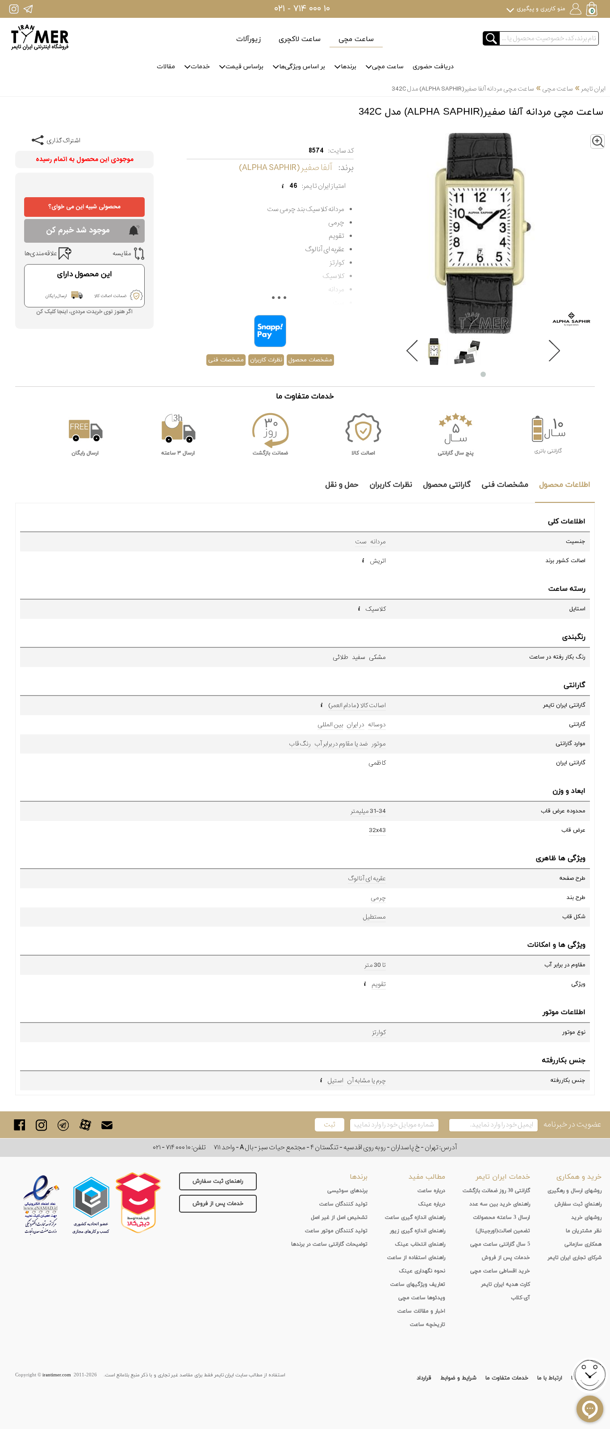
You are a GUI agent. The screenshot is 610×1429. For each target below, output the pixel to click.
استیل (335, 1080)
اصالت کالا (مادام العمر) (357, 705)
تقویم (379, 984)
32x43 (377, 830)
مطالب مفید (427, 1177)
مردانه (378, 542)
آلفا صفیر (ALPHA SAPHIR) (285, 167)
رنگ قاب (300, 744)
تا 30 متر (375, 965)
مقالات (166, 66)
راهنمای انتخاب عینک (420, 1244)
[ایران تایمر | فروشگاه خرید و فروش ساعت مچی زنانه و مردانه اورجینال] (39, 37)
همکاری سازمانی (583, 1244)
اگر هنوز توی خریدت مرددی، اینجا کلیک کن (85, 312)
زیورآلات (248, 39)
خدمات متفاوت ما (506, 1378)
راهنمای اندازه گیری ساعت (415, 1217)
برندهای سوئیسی (347, 1190)
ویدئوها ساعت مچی (421, 1297)
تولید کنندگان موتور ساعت (336, 1230)
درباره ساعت (431, 1190)
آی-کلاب (520, 1297)
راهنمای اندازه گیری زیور (417, 1230)
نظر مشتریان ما (584, 1230)
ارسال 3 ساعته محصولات (501, 1217)
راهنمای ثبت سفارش (217, 1181)
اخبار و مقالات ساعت (421, 1311)
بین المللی (330, 724)
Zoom (604, 139)
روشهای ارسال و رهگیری (574, 1190)
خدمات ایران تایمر (503, 1177)
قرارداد (424, 1378)
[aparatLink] (85, 1125)
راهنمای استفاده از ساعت (416, 1257)
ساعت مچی (356, 39)
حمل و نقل (342, 485)
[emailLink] (107, 1125)
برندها (348, 66)
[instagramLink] (41, 1125)
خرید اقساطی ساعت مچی (500, 1271)
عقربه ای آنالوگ (367, 878)
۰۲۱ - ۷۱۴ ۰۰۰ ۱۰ (302, 9)
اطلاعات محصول (564, 485)
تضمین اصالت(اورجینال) (503, 1230)
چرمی (378, 898)
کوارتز (379, 1032)
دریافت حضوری (433, 66)
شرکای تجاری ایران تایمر (574, 1257)
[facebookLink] (19, 1125)
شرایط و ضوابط (458, 1378)
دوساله (377, 724)
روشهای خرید (586, 1217)
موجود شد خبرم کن (78, 230)
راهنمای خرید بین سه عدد (499, 1204)
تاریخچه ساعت (427, 1324)
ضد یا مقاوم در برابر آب (341, 744)
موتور (379, 744)
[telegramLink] (63, 1125)
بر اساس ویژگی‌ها (302, 66)
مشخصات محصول (310, 360)
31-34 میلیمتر (368, 811)
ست (361, 542)
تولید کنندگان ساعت (343, 1204)
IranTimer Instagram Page (14, 9)
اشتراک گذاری (63, 140)
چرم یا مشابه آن (366, 1080)
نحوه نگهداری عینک (422, 1271)
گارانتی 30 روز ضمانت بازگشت (496, 1190)
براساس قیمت (244, 66)
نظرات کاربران (266, 360)
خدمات (200, 66)
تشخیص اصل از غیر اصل (339, 1217)
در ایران (355, 724)
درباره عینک (431, 1204)
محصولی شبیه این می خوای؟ (84, 207)
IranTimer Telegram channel (28, 9)
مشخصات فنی (226, 360)
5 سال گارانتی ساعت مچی (500, 1244)
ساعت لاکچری (300, 39)
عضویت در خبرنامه (572, 1124)
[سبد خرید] (592, 10)
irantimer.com (56, 1375)
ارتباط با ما (549, 1378)
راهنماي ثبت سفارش (578, 1204)
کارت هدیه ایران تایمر (505, 1284)
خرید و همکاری (579, 1177)
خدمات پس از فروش (217, 1204)
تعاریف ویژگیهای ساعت (417, 1284)
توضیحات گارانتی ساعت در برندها (329, 1244)
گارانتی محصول (447, 485)
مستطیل (374, 917)
